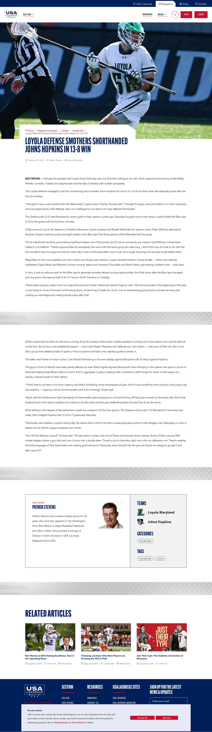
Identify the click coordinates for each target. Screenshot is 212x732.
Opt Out (167, 718)
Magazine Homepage (47, 130)
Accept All (142, 718)
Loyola (160, 558)
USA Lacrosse (144, 4)
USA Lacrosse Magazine (124, 703)
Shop (185, 4)
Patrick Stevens (44, 507)
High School (68, 703)
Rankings (147, 14)
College (65, 130)
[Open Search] (175, 15)
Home (30, 130)
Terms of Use (78, 722)
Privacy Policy (61, 722)
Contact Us (93, 703)
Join (186, 14)
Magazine (167, 4)
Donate (202, 4)
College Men (78, 130)
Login (201, 14)
